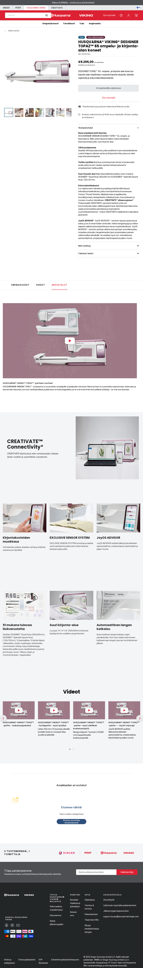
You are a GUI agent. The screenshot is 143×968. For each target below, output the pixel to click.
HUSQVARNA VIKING (36, 8)
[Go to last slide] (3, 718)
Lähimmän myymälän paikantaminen (119, 905)
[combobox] (28, 15)
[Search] (46, 15)
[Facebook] (6, 925)
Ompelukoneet (50, 23)
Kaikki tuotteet (13, 31)
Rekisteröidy (127, 872)
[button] (136, 15)
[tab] (69, 749)
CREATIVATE (57, 8)
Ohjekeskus (90, 900)
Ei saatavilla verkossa (108, 88)
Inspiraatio (95, 23)
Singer (6, 8)
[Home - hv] (71, 15)
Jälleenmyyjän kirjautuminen (116, 911)
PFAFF (18, 8)
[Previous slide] (3, 336)
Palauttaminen (91, 914)
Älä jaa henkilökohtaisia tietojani (92, 928)
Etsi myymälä (109, 15)
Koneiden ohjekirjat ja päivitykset (75, 903)
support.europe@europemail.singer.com (121, 916)
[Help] (121, 15)
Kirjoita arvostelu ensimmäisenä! (71, 821)
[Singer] (67, 853)
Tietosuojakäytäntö (26, 960)
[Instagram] (12, 925)
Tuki (81, 23)
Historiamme (55, 915)
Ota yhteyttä (108, 900)
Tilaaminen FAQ (92, 920)
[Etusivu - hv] (19, 895)
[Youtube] (18, 925)
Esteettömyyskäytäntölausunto (65, 960)
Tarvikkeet (69, 23)
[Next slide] (139, 336)
